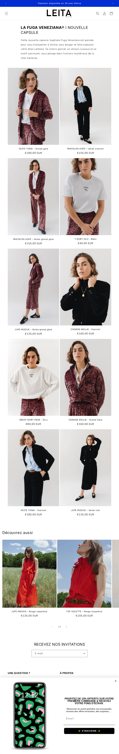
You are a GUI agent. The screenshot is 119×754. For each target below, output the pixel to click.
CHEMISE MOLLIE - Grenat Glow (86, 420)
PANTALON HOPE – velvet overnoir (85, 148)
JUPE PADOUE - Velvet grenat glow (33, 329)
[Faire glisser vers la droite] (66, 626)
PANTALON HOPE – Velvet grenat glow (33, 239)
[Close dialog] (116, 681)
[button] (6, 13)
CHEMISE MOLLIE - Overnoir (85, 329)
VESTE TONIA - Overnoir (33, 510)
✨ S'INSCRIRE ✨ (89, 731)
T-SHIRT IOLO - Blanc (86, 239)
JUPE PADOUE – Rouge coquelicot (29, 611)
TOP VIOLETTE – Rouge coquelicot (84, 611)
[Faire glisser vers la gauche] (52, 626)
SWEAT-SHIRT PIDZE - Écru (33, 420)
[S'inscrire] (83, 653)
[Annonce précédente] (6, 3)
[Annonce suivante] (113, 3)
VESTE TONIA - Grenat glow (33, 148)
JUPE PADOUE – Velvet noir (85, 510)
